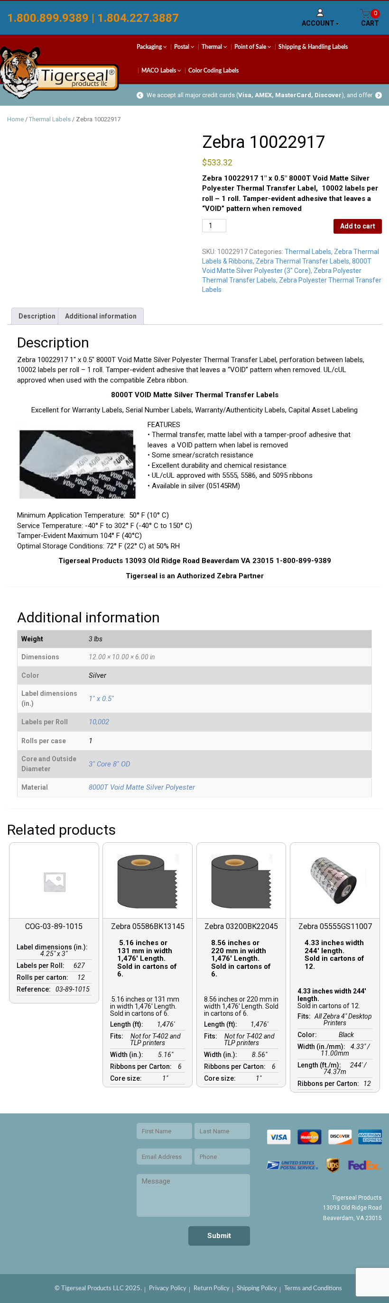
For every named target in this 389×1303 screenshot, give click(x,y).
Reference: (35, 989)
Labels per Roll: (42, 965)
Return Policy (212, 1288)
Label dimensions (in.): (54, 947)
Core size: (127, 1078)
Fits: (118, 1036)
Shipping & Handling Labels (313, 47)
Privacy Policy (167, 1288)
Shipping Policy (257, 1288)
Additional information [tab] (101, 316)
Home (15, 119)
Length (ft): (128, 1024)
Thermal (212, 47)
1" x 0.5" (101, 698)
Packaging (150, 47)
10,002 (99, 722)
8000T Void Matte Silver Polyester (142, 787)
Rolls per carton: (44, 977)
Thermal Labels (50, 119)
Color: (308, 1034)
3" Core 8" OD (109, 764)
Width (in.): (128, 1054)
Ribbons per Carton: (142, 1066)
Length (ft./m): (320, 1065)
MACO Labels (159, 70)
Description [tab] (37, 316)
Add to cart (357, 226)
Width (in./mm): (322, 1046)
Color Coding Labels (213, 70)
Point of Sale (251, 47)
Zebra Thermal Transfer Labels (302, 261)
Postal (182, 47)
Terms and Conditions (313, 1288)
